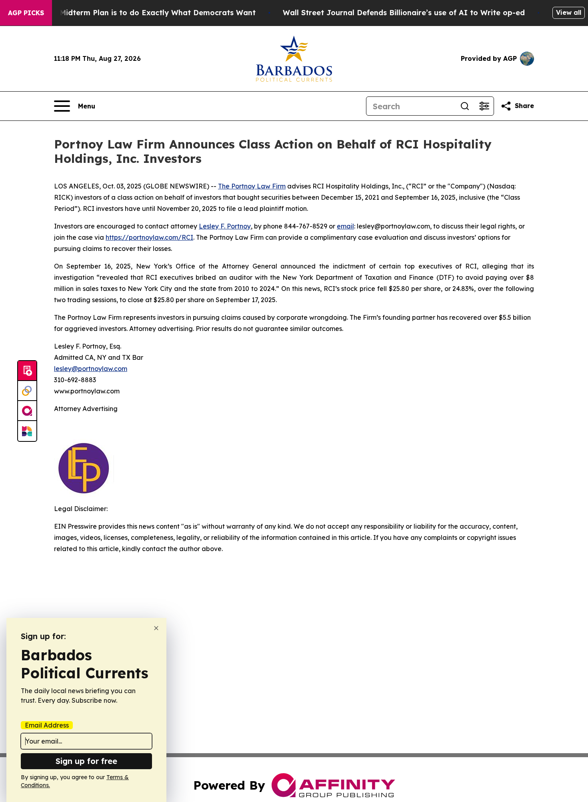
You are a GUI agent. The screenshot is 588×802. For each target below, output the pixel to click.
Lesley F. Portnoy (225, 226)
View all (568, 12)
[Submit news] (27, 371)
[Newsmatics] (27, 431)
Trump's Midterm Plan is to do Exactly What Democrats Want (142, 12)
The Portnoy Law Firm (252, 186)
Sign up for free (86, 761)
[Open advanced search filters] (484, 106)
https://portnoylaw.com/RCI (149, 237)
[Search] (464, 106)
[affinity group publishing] (27, 411)
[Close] (156, 628)
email (345, 226)
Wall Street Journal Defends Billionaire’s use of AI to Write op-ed (404, 12)
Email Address (47, 725)
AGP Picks (26, 13)
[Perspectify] (27, 391)
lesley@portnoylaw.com (90, 369)
